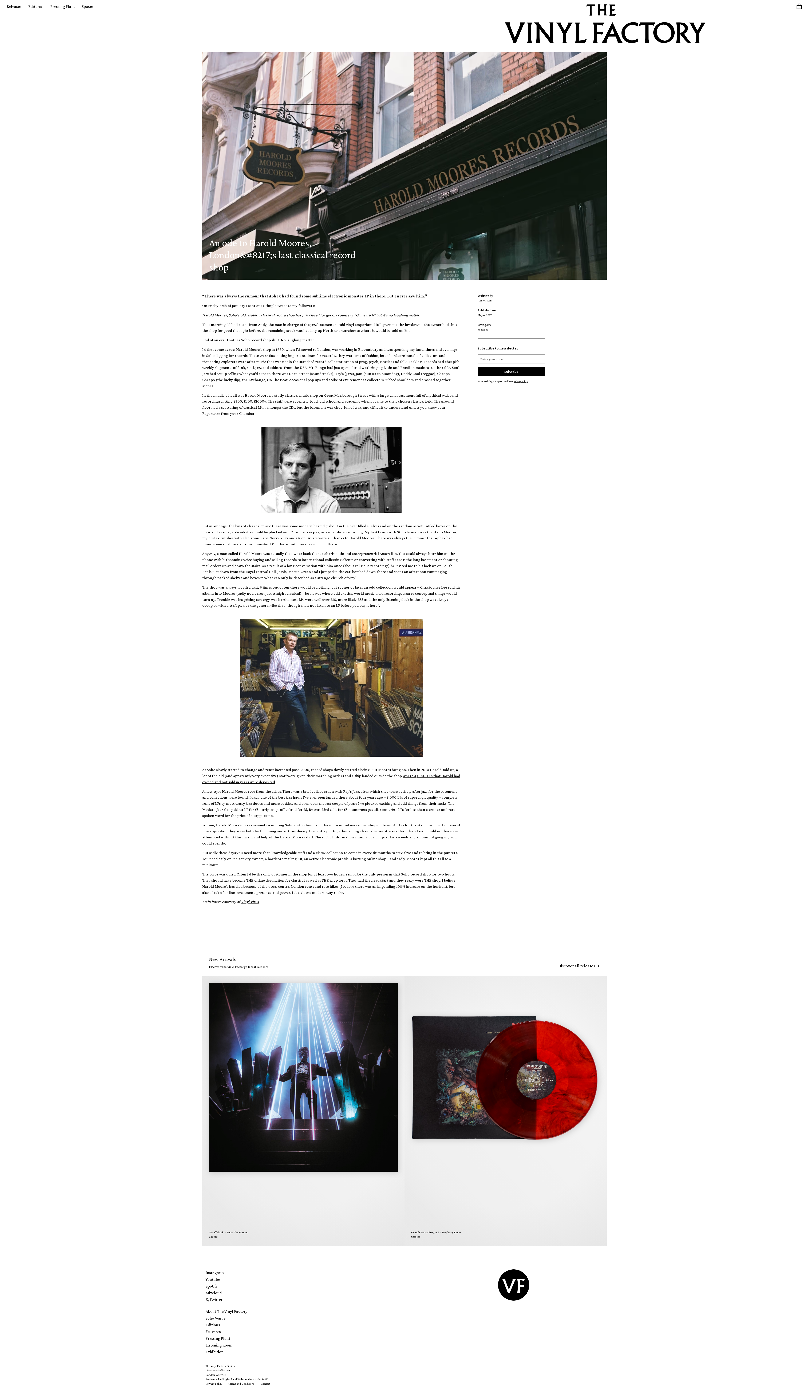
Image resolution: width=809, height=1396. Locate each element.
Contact (265, 1383)
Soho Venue (215, 1318)
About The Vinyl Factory (226, 1311)
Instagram (215, 1272)
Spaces (88, 6)
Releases (14, 6)
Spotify (212, 1286)
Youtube (213, 1279)
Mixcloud (214, 1292)
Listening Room (219, 1345)
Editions (213, 1324)
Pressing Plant (62, 6)
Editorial (36, 6)
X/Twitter (214, 1299)
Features (213, 1331)
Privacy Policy (214, 1383)
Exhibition (215, 1351)
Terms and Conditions (241, 1383)
